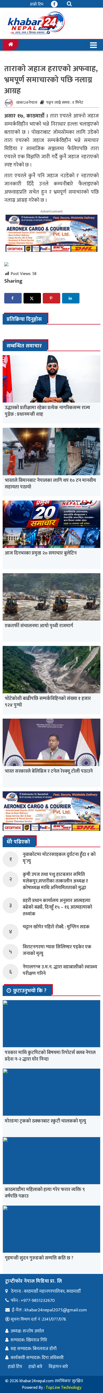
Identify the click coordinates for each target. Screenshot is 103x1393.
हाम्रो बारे (35, 1366)
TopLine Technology (63, 1387)
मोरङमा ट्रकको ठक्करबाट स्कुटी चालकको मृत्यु (45, 1121)
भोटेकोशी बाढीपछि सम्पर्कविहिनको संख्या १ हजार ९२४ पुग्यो (48, 702)
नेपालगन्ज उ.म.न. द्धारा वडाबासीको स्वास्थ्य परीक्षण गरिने (60, 970)
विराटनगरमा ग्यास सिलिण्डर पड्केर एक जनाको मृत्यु (57, 950)
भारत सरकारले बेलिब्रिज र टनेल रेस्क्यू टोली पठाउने (49, 771)
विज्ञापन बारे (58, 1366)
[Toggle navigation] (93, 45)
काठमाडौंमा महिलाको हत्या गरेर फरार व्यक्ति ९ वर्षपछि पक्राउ (45, 1193)
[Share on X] (32, 298)
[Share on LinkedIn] (70, 298)
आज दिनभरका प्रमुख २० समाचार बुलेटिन (41, 553)
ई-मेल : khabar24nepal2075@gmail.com (49, 1310)
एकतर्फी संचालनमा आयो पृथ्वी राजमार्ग (39, 626)
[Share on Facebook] (13, 298)
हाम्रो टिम (36, 4)
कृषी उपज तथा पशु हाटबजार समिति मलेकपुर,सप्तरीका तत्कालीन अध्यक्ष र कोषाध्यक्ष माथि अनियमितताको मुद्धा (55, 881)
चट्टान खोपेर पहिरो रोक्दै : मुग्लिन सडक (56, 927)
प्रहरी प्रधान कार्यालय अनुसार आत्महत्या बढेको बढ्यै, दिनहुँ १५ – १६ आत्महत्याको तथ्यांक (57, 907)
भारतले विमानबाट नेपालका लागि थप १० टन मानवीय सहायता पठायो (50, 484)
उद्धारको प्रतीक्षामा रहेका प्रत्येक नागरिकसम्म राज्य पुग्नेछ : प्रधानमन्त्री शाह (47, 411)
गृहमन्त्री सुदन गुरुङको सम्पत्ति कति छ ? (39, 1258)
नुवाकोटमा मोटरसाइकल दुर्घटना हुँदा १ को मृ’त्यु (59, 858)
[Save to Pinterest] (51, 298)
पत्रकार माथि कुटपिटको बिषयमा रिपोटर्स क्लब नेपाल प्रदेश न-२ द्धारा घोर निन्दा (50, 1056)
